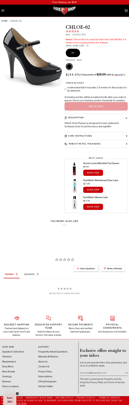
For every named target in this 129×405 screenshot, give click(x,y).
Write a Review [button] (114, 268)
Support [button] (43, 347)
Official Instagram (47, 381)
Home (4, 21)
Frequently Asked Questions (52, 351)
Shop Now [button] (8, 347)
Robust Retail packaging (84, 144)
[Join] (123, 372)
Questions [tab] (29, 274)
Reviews (6, 381)
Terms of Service (116, 382)
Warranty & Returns (48, 356)
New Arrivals (8, 371)
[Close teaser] (17, 393)
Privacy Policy (96, 382)
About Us (43, 361)
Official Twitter (45, 386)
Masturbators (9, 361)
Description (76, 117)
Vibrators (7, 356)
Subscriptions (45, 376)
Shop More (8, 366)
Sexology (7, 376)
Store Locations (10, 386)
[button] (102, 74)
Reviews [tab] (9, 274)
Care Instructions (80, 136)
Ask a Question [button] (87, 268)
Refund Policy (64, 397)
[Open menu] (6, 11)
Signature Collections (13, 351)
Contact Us (44, 366)
